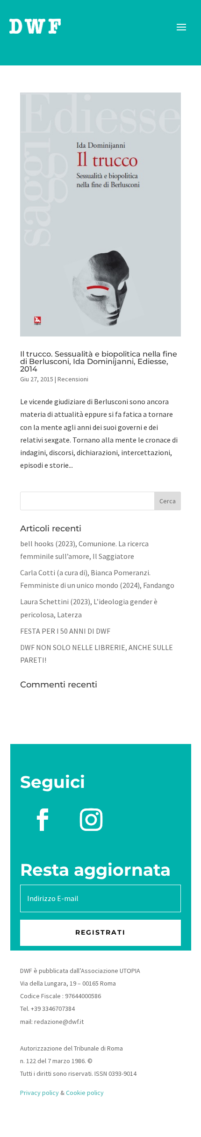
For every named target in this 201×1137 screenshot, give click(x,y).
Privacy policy (39, 1092)
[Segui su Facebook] (42, 819)
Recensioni (72, 379)
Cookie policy (85, 1092)
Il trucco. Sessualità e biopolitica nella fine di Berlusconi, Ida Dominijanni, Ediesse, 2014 (98, 361)
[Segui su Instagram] (91, 819)
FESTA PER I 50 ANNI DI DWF (65, 631)
